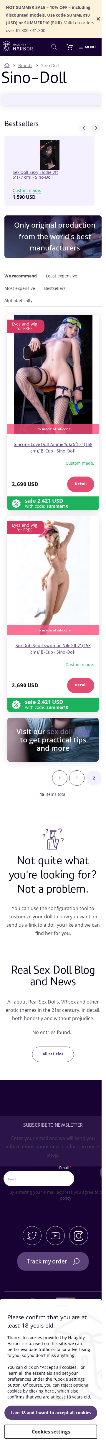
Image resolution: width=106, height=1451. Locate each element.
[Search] (54, 47)
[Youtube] (55, 1235)
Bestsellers (55, 288)
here (49, 1391)
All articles (53, 1054)
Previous (83, 128)
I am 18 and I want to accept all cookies (51, 1412)
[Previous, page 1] (77, 778)
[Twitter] (32, 1235)
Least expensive (61, 276)
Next (95, 128)
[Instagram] (78, 1235)
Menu (90, 47)
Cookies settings (51, 1431)
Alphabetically (18, 300)
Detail (81, 484)
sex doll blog (68, 731)
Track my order (46, 1261)
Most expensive (19, 288)
